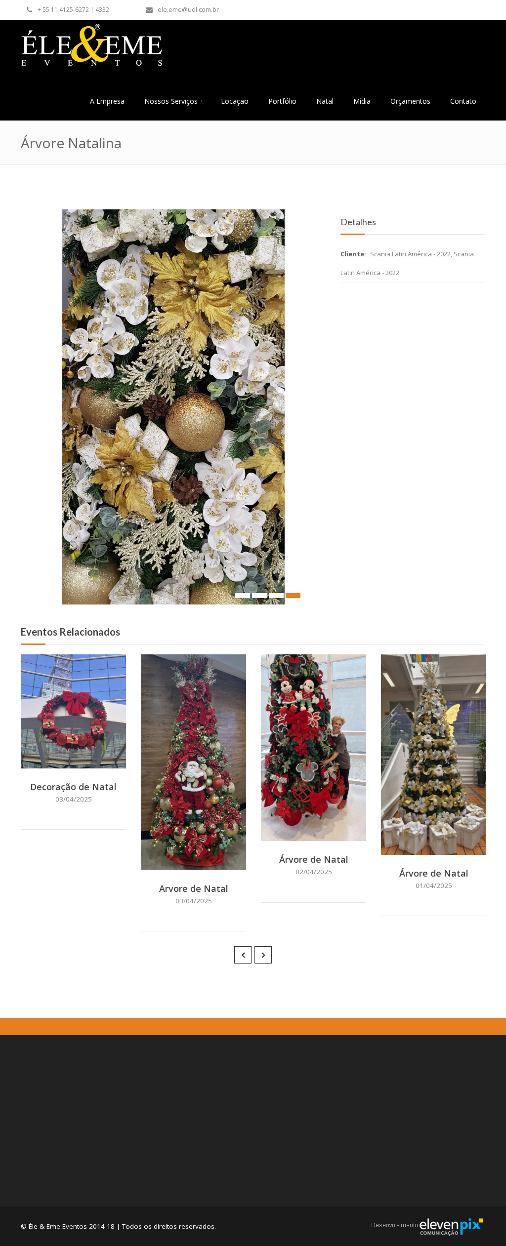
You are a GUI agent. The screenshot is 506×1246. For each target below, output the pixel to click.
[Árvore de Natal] (327, 831)
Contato (463, 101)
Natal (325, 101)
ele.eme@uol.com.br (188, 9)
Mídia (362, 101)
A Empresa (107, 101)
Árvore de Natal (313, 859)
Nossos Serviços (174, 101)
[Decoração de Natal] (87, 758)
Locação (235, 101)
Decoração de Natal (73, 787)
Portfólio (282, 101)
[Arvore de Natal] (207, 860)
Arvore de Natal (193, 888)
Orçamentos (410, 101)
